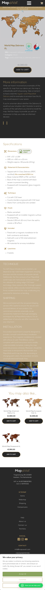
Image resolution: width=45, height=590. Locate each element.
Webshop (22, 500)
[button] (22, 11)
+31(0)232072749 (23, 553)
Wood (15, 55)
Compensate (23, 507)
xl (23, 58)
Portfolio (22, 529)
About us (22, 521)
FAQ (22, 518)
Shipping (22, 503)
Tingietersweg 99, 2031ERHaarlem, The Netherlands (22, 476)
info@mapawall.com (22, 549)
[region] (22, 572)
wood (11, 58)
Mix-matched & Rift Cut (24, 174)
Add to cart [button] (11, 421)
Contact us (22, 525)
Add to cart (22, 70)
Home (22, 496)
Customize (22, 580)
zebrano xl (36, 58)
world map (18, 58)
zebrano (28, 58)
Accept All (22, 574)
